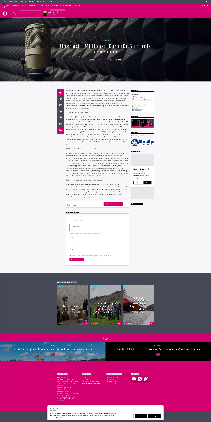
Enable (147, 182)
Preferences (127, 416)
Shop (78, 5)
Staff (25, 5)
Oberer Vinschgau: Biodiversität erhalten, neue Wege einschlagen (106, 307)
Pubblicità (41, 1)
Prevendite (46, 5)
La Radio (17, 5)
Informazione (13, 1)
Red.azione (102, 60)
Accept (154, 416)
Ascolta (206, 5)
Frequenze (23, 1)
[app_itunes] (140, 379)
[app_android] (134, 379)
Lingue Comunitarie (105, 40)
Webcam (32, 1)
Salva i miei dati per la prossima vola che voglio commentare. (92, 256)
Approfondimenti (67, 5)
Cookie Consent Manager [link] (55, 408)
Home (4, 1)
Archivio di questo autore (113, 204)
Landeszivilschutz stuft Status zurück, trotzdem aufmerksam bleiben (158, 349)
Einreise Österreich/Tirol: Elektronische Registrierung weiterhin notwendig (138, 304)
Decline (141, 416)
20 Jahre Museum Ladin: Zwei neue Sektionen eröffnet (73, 309)
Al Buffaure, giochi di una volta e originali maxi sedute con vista (53, 349)
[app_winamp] (147, 379)
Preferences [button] (60, 417)
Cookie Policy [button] (94, 415)
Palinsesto (34, 5)
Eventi (56, 5)
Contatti (50, 1)
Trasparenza (60, 400)
